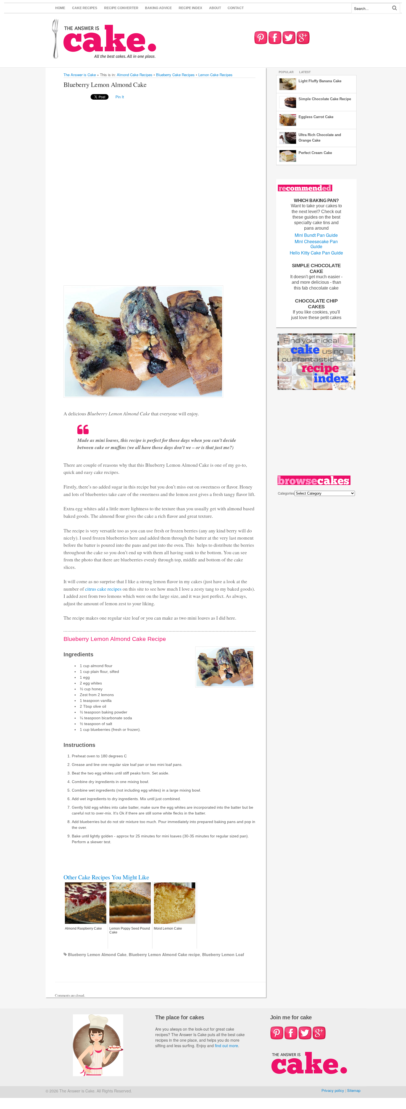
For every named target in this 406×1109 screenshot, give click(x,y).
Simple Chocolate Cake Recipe (325, 99)
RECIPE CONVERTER (121, 8)
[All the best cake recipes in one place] (104, 56)
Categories (286, 493)
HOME (60, 8)
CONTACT (236, 8)
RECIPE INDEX (190, 8)
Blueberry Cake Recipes (175, 74)
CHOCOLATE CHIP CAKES (316, 303)
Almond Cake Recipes (134, 74)
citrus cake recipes (103, 588)
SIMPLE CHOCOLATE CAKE (316, 268)
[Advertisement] (86, 192)
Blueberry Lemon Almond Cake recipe (164, 954)
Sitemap (353, 1090)
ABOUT (215, 8)
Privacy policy (332, 1090)
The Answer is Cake (80, 74)
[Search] (394, 8)
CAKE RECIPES (84, 8)
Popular (286, 72)
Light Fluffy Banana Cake (320, 81)
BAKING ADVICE (158, 8)
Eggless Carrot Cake (316, 117)
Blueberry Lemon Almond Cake (97, 954)
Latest (305, 72)
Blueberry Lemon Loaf (223, 954)
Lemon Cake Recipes (215, 74)
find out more (226, 1045)
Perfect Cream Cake (315, 153)
